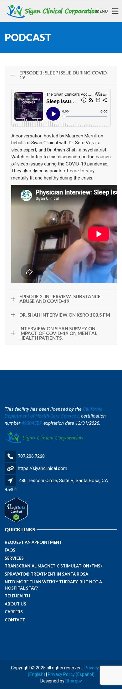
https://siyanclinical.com (42, 468)
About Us (15, 603)
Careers (14, 611)
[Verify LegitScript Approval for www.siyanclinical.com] (16, 510)
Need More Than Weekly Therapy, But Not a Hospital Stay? (53, 585)
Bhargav (73, 680)
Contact (15, 619)
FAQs (10, 550)
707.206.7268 (31, 456)
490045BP (32, 423)
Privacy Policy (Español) (71, 674)
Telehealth (17, 595)
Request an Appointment (33, 542)
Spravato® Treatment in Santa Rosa (46, 574)
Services (14, 558)
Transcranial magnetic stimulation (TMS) (53, 565)
